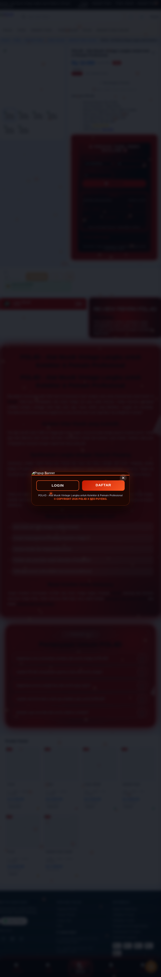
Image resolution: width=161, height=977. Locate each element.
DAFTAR (103, 485)
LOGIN (58, 485)
